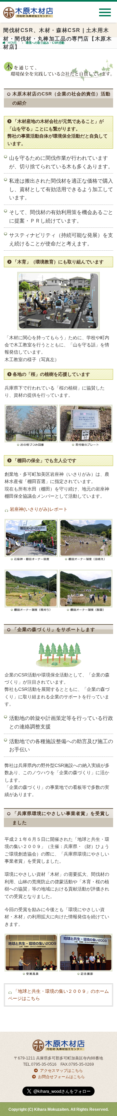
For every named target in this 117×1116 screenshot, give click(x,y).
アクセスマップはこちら (61, 1070)
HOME (12, 42)
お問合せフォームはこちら (61, 1076)
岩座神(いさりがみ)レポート (39, 509)
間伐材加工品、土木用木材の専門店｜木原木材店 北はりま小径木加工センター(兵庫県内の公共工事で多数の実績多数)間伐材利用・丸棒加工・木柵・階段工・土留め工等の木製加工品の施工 (28, 15)
